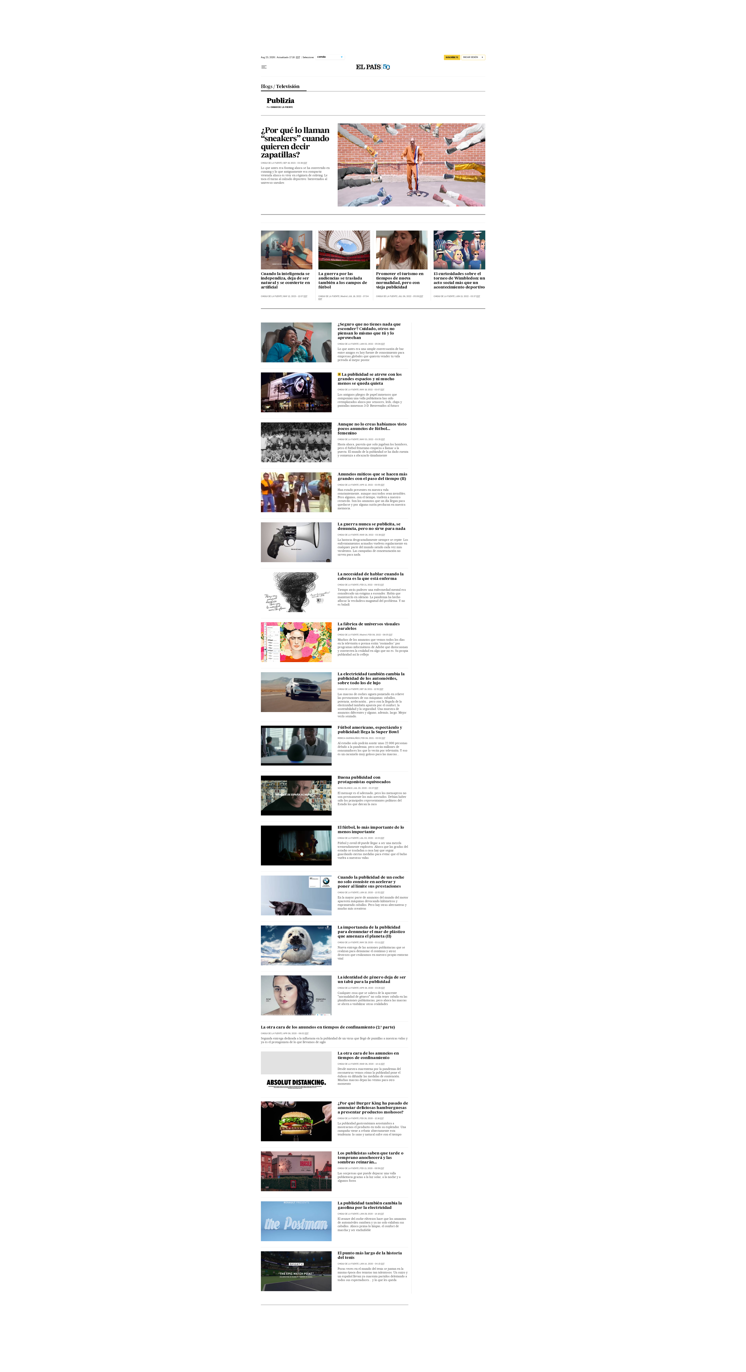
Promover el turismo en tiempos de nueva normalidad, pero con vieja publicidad (400, 280)
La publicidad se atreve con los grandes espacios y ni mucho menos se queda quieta (370, 379)
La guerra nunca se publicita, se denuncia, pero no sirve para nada (371, 527)
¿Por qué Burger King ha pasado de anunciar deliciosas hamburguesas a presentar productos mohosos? (373, 1108)
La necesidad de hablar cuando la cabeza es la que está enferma (371, 576)
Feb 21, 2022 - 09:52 (372, 585)
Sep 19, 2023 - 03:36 (295, 163)
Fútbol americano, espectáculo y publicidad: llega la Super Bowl (370, 730)
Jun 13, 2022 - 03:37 (468, 296)
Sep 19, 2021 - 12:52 (371, 689)
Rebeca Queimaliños (349, 738)
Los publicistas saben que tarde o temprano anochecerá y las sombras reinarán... (370, 1158)
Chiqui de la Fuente (271, 163)
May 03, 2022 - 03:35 (372, 439)
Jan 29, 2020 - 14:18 (372, 1214)
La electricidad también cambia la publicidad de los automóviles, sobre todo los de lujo (371, 678)
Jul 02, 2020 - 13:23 (372, 838)
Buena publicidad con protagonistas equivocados (364, 780)
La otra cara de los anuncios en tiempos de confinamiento (368, 1056)
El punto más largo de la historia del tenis (370, 1255)
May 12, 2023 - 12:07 (295, 296)
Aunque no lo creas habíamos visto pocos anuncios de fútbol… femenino (372, 429)
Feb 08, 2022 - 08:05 (380, 635)
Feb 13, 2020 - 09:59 (372, 1168)
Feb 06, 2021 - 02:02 (373, 738)
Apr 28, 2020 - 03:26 (372, 988)
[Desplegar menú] (264, 67)
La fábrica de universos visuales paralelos (369, 626)
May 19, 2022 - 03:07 (372, 389)
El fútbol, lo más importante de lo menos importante (371, 830)
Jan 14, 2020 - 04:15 (372, 1264)
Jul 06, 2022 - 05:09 (410, 296)
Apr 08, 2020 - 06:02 (296, 1033)
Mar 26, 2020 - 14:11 (372, 1064)
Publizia (281, 101)
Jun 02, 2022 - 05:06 (372, 344)
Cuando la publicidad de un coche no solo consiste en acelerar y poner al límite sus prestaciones (371, 882)
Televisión (287, 87)
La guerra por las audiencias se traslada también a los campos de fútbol (342, 280)
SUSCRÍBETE (452, 57)
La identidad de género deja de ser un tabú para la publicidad (372, 980)
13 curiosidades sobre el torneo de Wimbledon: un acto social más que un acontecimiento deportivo (459, 280)
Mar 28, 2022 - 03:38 (372, 535)
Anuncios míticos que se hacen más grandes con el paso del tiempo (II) (372, 477)
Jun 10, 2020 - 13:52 (372, 892)
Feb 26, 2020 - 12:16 (372, 1118)
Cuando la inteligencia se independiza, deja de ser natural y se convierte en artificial (285, 280)
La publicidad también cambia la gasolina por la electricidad (370, 1206)
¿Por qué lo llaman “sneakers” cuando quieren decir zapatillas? (295, 143)
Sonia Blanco (345, 788)
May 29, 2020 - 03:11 (372, 942)
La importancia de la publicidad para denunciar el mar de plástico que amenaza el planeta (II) (371, 932)
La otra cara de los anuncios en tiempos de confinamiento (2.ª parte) (328, 1027)
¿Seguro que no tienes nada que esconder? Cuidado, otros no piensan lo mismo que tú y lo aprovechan (369, 331)
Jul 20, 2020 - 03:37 (366, 788)
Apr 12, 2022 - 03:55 (372, 485)
